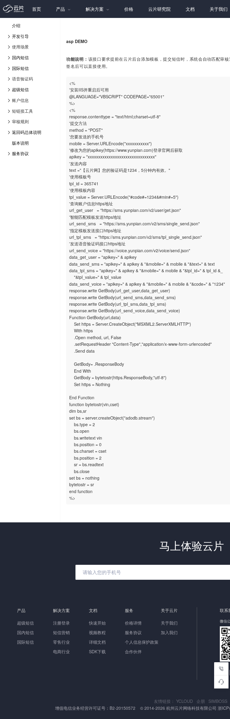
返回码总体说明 (26, 132)
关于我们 (169, 623)
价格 (128, 9)
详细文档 (97, 642)
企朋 (202, 701)
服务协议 (20, 153)
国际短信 (20, 68)
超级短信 (20, 89)
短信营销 (61, 632)
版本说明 (20, 143)
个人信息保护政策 (141, 642)
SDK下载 (97, 651)
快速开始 (97, 623)
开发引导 (20, 36)
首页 (36, 9)
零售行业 (61, 642)
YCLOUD (186, 701)
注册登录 (61, 623)
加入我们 (169, 632)
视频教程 (97, 632)
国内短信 (20, 57)
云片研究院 (159, 9)
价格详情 (133, 623)
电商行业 (61, 651)
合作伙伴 (133, 651)
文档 (190, 9)
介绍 (16, 25)
